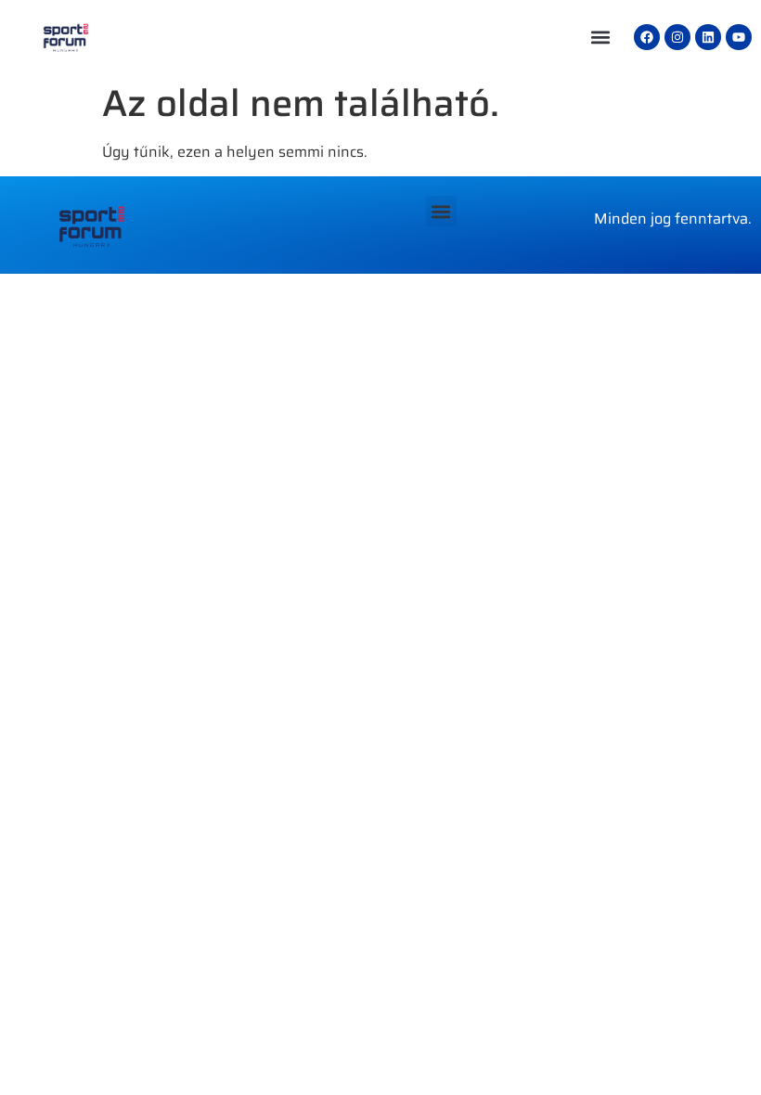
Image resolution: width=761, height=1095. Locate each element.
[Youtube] (739, 37)
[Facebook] (647, 37)
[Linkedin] (708, 37)
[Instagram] (677, 37)
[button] (600, 37)
